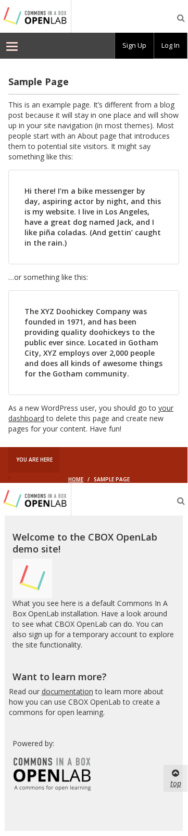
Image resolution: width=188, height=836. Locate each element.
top (175, 783)
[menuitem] (12, 46)
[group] (134, 46)
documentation (67, 691)
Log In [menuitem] (170, 45)
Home (75, 479)
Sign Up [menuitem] (134, 45)
